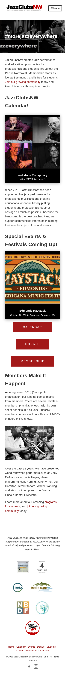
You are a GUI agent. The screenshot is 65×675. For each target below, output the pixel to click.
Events (31, 646)
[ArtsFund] (23, 567)
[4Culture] (42, 567)
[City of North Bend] (42, 588)
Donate (40, 646)
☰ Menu (55, 8)
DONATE (32, 344)
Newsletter (31, 650)
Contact (20, 650)
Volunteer (44, 650)
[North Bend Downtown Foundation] (23, 608)
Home (11, 646)
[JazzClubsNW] (32, 628)
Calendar (21, 646)
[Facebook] (29, 667)
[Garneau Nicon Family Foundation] (42, 608)
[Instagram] (36, 667)
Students (51, 646)
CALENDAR (32, 327)
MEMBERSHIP (32, 361)
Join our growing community (22, 81)
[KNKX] (18, 588)
